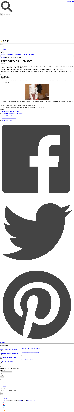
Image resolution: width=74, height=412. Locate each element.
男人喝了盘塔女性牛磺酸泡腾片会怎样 (9, 118)
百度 (3, 396)
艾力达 (27, 54)
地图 (34, 400)
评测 (3, 384)
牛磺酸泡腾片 (3, 54)
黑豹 (34, 54)
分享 (3, 383)
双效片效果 (8, 54)
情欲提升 (4, 49)
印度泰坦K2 (12, 54)
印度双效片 (20, 54)
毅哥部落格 (5, 398)
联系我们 (4, 386)
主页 (1, 373)
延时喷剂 (4, 48)
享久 (25, 54)
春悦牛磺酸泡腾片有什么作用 (7, 115)
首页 (3, 46)
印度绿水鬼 (30, 54)
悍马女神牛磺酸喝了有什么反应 (6, 361)
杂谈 (4, 57)
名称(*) (1, 370)
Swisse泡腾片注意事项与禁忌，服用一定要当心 (9, 349)
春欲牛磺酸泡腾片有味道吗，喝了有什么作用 (10, 111)
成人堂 (5, 400)
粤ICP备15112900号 (30, 400)
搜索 (3, 382)
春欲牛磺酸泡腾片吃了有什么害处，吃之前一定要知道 (12, 113)
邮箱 (1, 371)
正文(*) (1, 375)
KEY (23, 54)
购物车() (69, 1)
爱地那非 (16, 54)
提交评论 (2, 376)
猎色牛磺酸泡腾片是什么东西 (7, 120)
